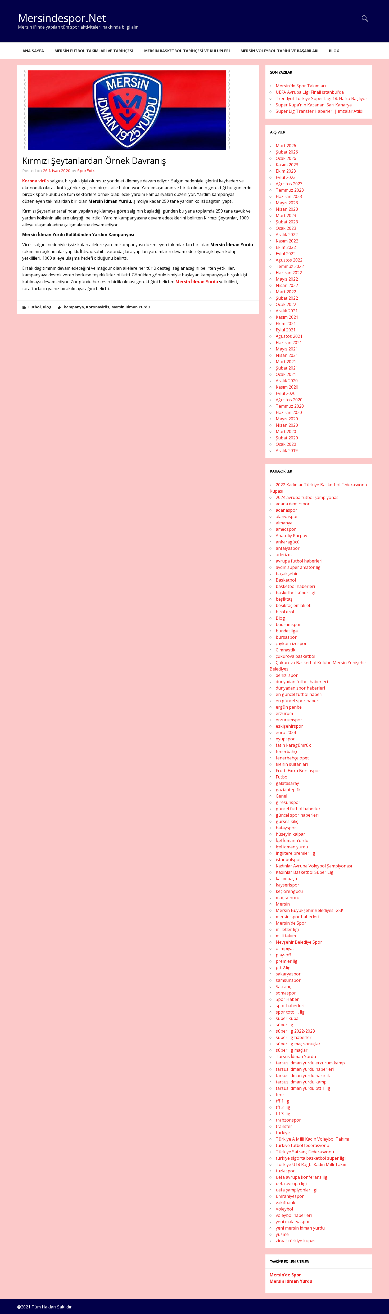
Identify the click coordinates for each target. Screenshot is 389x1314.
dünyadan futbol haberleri (302, 682)
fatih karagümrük (293, 745)
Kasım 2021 (287, 317)
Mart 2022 (286, 292)
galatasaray (287, 783)
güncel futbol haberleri (299, 809)
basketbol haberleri (295, 586)
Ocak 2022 (286, 304)
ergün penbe (289, 707)
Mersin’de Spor (285, 1275)
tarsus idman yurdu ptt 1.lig (303, 1088)
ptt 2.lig (283, 967)
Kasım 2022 (287, 241)
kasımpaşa (286, 878)
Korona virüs (35, 181)
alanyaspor (287, 516)
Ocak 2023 (286, 228)
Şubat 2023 (287, 222)
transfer (284, 1126)
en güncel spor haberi (297, 701)
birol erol (285, 612)
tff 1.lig (282, 1101)
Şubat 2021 (287, 368)
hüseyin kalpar (290, 834)
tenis (281, 1094)
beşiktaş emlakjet (293, 605)
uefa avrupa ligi (291, 1183)
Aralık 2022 (287, 234)
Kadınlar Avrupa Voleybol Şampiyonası (314, 866)
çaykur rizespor (291, 643)
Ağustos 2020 (289, 400)
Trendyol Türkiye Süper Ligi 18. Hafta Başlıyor (321, 98)
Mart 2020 (286, 431)
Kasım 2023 (287, 165)
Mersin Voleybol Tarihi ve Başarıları (279, 50)
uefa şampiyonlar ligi (296, 1190)
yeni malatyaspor (293, 1222)
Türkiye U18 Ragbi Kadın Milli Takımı (312, 1164)
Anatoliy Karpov (291, 535)
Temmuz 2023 (290, 190)
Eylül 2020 (286, 393)
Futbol (34, 306)
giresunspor (288, 802)
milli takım (286, 936)
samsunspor (288, 980)
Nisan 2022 (287, 285)
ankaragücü (288, 542)
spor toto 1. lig (290, 1012)
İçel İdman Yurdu (292, 840)
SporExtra (87, 170)
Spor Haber (287, 999)
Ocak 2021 (286, 374)
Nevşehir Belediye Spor (299, 942)
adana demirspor (293, 504)
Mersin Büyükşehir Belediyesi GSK (309, 910)
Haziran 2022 (289, 273)
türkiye (283, 1133)
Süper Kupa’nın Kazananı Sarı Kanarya (314, 105)
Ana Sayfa (33, 50)
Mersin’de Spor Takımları (301, 86)
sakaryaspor (288, 974)
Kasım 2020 (287, 387)
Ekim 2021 (286, 323)
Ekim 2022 (286, 247)
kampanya (74, 306)
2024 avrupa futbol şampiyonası (308, 497)
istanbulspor (288, 859)
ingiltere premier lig (295, 853)
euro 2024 (286, 732)
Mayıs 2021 (287, 349)
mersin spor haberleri (297, 917)
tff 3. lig (283, 1114)
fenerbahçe (287, 751)
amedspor (286, 529)
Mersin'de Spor (291, 923)
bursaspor (286, 637)
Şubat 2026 (287, 152)
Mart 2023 (286, 215)
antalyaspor (288, 548)
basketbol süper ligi (295, 593)
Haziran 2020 (289, 412)
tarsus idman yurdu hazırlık (303, 1075)
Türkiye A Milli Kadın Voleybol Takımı (312, 1139)
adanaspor (286, 510)
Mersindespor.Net (62, 18)
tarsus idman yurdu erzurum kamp (310, 1063)
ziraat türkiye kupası (296, 1241)
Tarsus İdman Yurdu (296, 1056)
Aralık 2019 (287, 450)
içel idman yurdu (292, 847)
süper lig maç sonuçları (299, 1044)
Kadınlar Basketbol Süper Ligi (305, 872)
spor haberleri (290, 1006)
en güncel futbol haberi (299, 694)
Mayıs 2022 (287, 279)
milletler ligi (287, 929)
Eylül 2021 (286, 330)
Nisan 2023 (287, 209)
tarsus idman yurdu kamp (301, 1082)
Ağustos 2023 (289, 184)
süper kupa (287, 1018)
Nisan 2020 (287, 425)
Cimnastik (285, 650)
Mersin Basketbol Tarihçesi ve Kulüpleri (187, 50)
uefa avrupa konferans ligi (302, 1177)
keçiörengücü (289, 891)
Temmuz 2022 (290, 266)
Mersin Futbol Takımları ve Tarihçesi (94, 50)
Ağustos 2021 (289, 336)
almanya (284, 523)
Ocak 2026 (286, 158)
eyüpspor (285, 739)
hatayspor (286, 828)
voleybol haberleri (294, 1215)
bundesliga (287, 631)
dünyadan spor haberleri (300, 688)
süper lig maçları (292, 1050)
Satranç (283, 986)
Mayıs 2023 (287, 203)
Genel (281, 796)
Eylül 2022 (286, 253)
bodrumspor (288, 624)
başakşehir (287, 574)
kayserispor (287, 885)
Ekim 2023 (286, 171)
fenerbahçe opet (292, 758)
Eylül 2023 (286, 177)
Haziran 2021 (289, 342)
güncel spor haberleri (297, 815)
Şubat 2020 (287, 438)
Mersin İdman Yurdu (196, 282)
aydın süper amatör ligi (299, 567)
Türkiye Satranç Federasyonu (305, 1152)
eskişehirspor (289, 726)
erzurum (284, 713)
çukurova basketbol (295, 656)
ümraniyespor (290, 1196)
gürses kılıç (287, 821)
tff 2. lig (283, 1107)
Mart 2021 (286, 361)
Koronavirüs (97, 306)
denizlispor (287, 675)
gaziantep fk (288, 790)
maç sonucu (287, 898)
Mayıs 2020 (287, 419)
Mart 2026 (286, 145)
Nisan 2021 (287, 355)
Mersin (283, 904)
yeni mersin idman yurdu (300, 1228)
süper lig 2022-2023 (295, 1031)
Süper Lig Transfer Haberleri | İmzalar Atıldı (319, 111)
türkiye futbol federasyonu (302, 1145)
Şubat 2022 (287, 298)
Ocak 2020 (286, 444)
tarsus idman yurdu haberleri (305, 1069)
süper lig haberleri (294, 1037)
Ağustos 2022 (289, 260)
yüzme (282, 1234)
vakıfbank (285, 1202)
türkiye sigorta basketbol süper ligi (311, 1158)
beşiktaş (284, 599)
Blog (334, 50)
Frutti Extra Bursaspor (298, 770)
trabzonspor (288, 1120)
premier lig (286, 961)
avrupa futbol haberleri (299, 561)
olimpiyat (285, 948)
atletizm (284, 554)
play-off (283, 955)
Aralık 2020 (287, 381)
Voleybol (284, 1209)
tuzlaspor (285, 1171)
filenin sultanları (292, 764)
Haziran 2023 (289, 196)
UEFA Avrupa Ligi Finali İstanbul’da (310, 92)
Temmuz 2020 (290, 406)
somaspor (286, 993)
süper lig (284, 1025)
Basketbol (286, 580)
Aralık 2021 (287, 311)
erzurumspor (289, 720)
